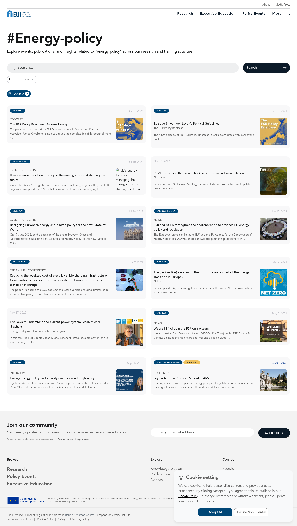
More (277, 13)
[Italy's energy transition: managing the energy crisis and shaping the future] (80, 175)
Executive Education (30, 484)
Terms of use (64, 439)
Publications (160, 474)
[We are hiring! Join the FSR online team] (223, 326)
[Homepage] (19, 13)
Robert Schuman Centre (79, 515)
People (228, 469)
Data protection (81, 439)
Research (185, 13)
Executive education (217, 13)
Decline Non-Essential (251, 512)
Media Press (282, 4)
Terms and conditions (20, 519)
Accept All (215, 512)
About (266, 4)
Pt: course (16, 93)
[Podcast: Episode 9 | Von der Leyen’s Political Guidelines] (223, 126)
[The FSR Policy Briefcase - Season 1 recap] (80, 124)
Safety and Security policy (73, 519)
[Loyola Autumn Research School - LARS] (223, 375)
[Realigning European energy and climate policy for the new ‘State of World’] (80, 227)
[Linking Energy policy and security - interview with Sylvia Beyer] (80, 375)
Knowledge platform (168, 469)
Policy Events (253, 13)
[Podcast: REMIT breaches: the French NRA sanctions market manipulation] (223, 177)
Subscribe (272, 432)
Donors (157, 480)
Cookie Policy (45, 519)
